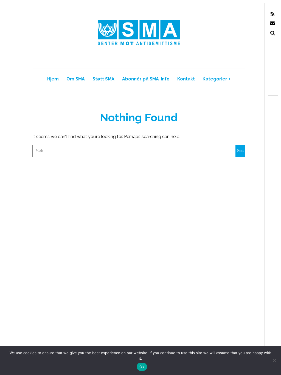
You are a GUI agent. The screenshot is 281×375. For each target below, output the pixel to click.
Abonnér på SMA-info (146, 79)
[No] (274, 360)
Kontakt (186, 79)
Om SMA (75, 79)
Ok (141, 367)
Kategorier (217, 79)
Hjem (53, 79)
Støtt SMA (103, 79)
